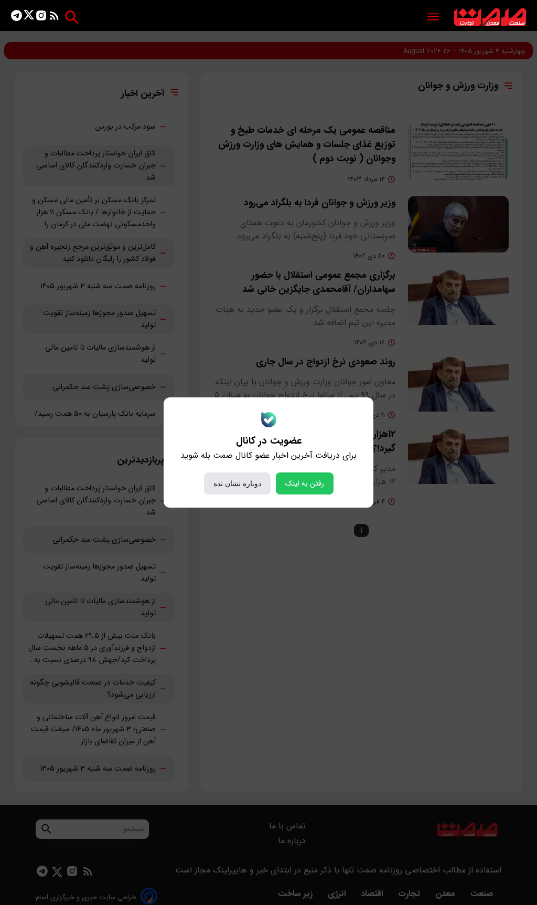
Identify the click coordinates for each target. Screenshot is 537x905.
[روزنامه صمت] (490, 17)
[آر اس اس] (54, 17)
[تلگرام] (16, 17)
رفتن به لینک (304, 483)
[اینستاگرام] (41, 17)
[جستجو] (71, 17)
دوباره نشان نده (237, 483)
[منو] (433, 17)
